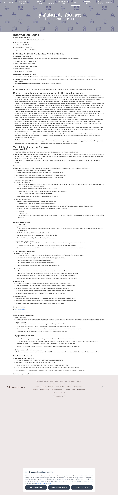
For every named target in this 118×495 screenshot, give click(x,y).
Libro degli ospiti (87, 2)
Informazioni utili (63, 2)
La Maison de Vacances (23, 2)
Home (11, 3)
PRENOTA (111, 3)
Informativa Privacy (20, 309)
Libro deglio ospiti (44, 389)
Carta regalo (100, 2)
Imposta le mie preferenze (59, 487)
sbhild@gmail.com (51, 384)
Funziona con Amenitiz (59, 396)
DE (61, 392)
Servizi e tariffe (39, 2)
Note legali (67, 389)
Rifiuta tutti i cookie (36, 487)
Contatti (75, 3)
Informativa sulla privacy (43, 483)
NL (64, 392)
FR (56, 392)
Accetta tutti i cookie (82, 487)
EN (54, 392)
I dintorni (51, 2)
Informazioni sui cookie (22, 312)
